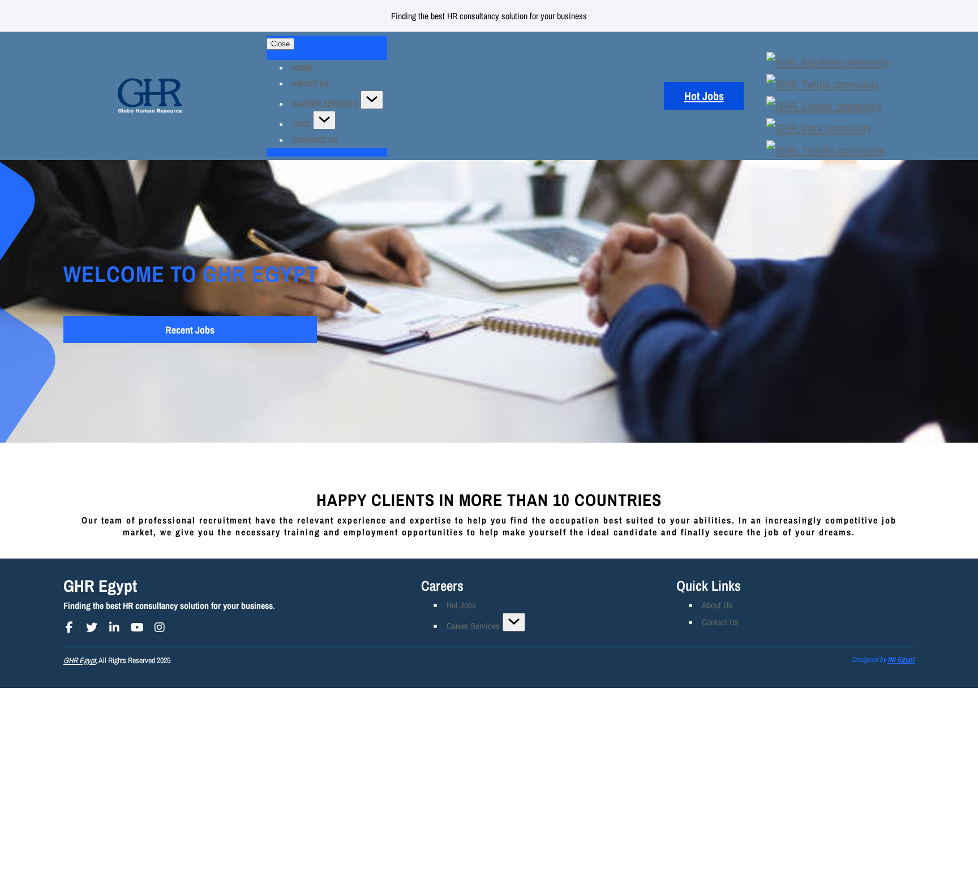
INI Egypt (901, 659)
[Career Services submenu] (514, 622)
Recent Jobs (190, 330)
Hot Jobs (704, 95)
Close (280, 44)
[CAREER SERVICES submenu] (372, 99)
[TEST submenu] (324, 120)
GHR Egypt (100, 585)
